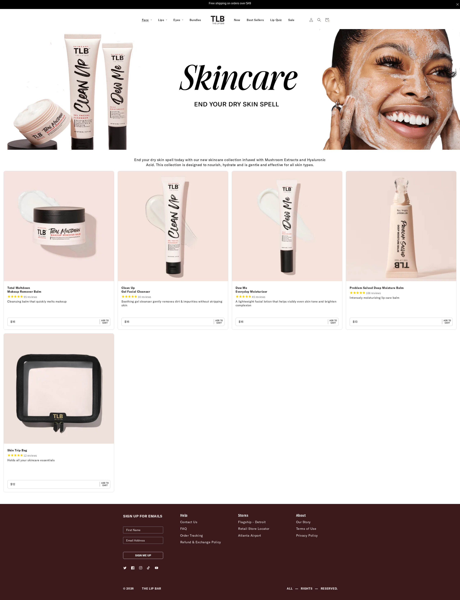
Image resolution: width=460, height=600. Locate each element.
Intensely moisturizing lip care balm (374, 297)
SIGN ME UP (143, 555)
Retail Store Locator (253, 529)
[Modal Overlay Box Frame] (230, 4)
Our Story (303, 522)
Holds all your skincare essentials (31, 460)
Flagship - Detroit (252, 522)
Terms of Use (306, 529)
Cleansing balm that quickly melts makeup (37, 301)
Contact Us (188, 522)
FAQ (183, 529)
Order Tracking (191, 535)
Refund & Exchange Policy (200, 542)
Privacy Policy (307, 535)
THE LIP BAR (151, 588)
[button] (319, 20)
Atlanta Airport (249, 535)
